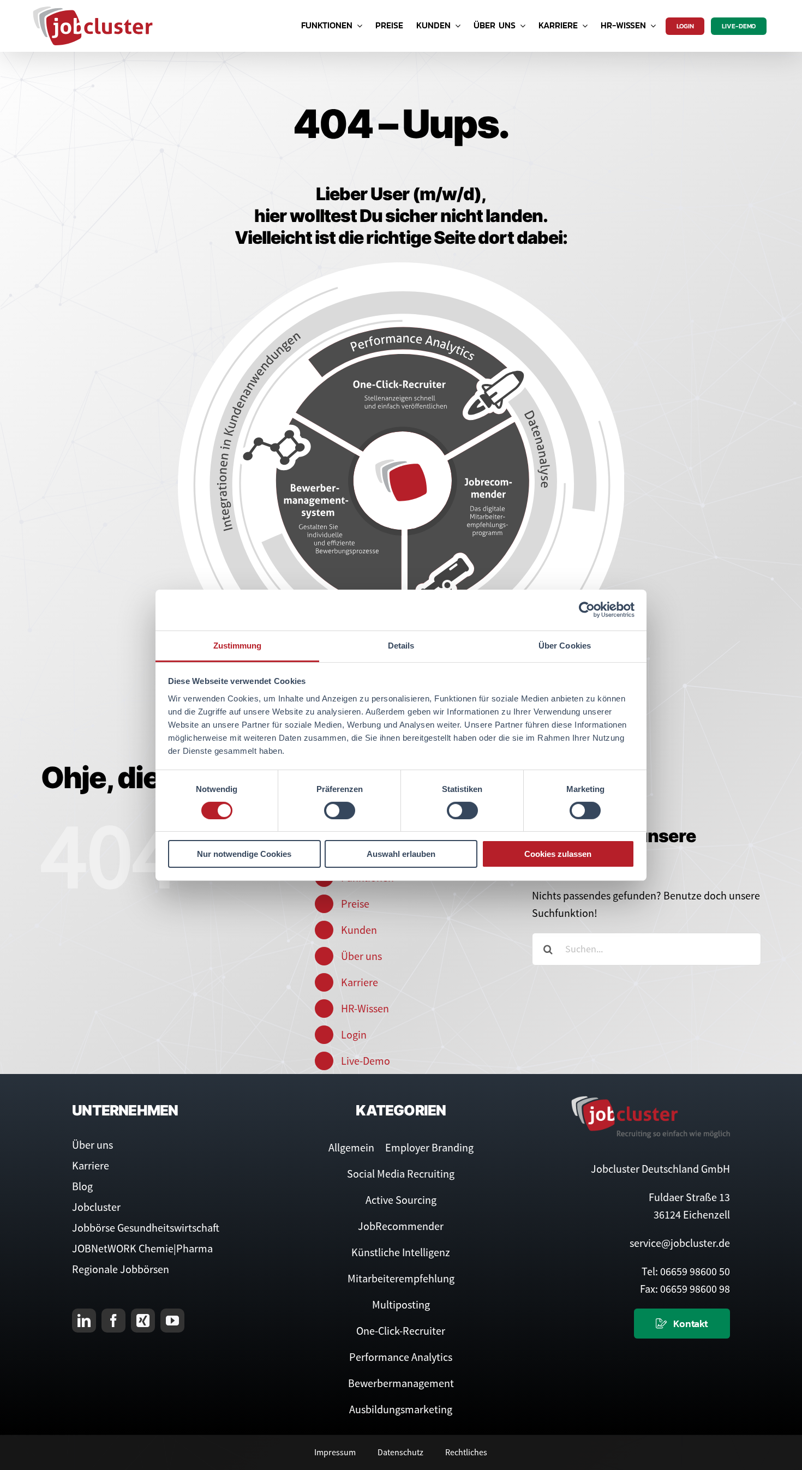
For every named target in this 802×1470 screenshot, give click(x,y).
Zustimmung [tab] (237, 645)
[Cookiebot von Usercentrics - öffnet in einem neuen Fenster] (587, 610)
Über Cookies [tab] (564, 645)
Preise (355, 903)
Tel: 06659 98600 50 (686, 1271)
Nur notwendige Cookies (244, 854)
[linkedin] (84, 1321)
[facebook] (113, 1321)
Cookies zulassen (557, 854)
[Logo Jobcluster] (92, 10)
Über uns (361, 956)
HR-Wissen (365, 1008)
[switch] (339, 810)
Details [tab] (401, 645)
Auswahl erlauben (401, 854)
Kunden (359, 930)
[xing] (143, 1321)
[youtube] (172, 1321)
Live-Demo (365, 1060)
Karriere (359, 982)
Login (354, 1034)
